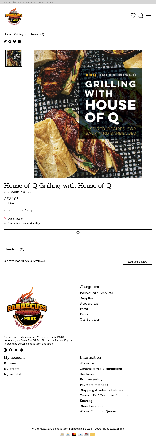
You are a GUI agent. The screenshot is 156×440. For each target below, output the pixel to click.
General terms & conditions (101, 369)
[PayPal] (92, 434)
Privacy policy (91, 379)
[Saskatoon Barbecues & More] (14, 15)
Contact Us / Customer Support (104, 395)
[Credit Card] (68, 434)
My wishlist (12, 374)
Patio (84, 314)
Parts (84, 309)
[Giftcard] (86, 434)
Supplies (86, 298)
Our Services (90, 319)
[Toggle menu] (148, 15)
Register (10, 363)
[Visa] (80, 434)
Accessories (89, 303)
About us (87, 363)
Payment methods (94, 385)
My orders (11, 369)
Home (7, 34)
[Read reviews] (16, 211)
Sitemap (86, 401)
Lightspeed (117, 428)
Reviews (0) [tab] (15, 249)
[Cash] (62, 434)
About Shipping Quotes (98, 411)
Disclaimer (88, 374)
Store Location (91, 406)
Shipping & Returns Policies (101, 390)
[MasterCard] (74, 434)
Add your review (137, 261)
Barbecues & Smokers (96, 293)
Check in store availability (24, 223)
